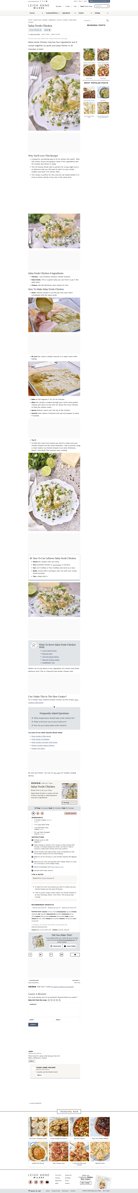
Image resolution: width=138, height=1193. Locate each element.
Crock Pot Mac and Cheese (79, 1164)
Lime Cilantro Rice (49, 651)
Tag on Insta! (57, 946)
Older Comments (36, 1103)
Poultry (59, 20)
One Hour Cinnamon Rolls (38, 1138)
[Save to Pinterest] (42, 813)
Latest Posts (37, 20)
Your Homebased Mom (38, 6)
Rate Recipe (71, 813)
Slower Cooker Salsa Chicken (42, 745)
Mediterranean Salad (103, 62)
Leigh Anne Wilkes (46, 790)
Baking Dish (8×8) (39, 907)
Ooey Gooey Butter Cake (89, 116)
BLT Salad (103, 78)
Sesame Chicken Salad (89, 62)
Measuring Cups (53, 907)
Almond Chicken (79, 1138)
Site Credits (106, 1191)
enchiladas (57, 565)
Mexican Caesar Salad (50, 660)
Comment (33, 1004)
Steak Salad (89, 78)
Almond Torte (100, 1163)
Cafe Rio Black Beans (50, 657)
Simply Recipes (47, 878)
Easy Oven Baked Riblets (100, 1138)
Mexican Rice (47, 654)
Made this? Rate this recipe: (37, 1000)
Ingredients (52, 20)
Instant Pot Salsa (38, 748)
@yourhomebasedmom (67, 940)
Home (30, 20)
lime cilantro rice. (57, 867)
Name (32, 1019)
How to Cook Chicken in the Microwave (103, 116)
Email (58, 1019)
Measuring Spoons (68, 907)
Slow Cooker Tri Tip (89, 100)
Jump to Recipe (34, 30)
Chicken (65, 20)
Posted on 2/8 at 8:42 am (42, 1069)
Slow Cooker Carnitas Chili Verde (44, 742)
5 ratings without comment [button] (62, 987)
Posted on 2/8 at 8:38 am (34, 1053)
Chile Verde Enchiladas (40, 739)
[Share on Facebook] (38, 813)
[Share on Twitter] (40, 954)
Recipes (44, 20)
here (66, 38)
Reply (31, 1061)
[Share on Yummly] (61, 954)
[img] (30, 1182)
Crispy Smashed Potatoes (58, 1138)
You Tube (57, 773)
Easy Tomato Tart (59, 1163)
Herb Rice (103, 100)
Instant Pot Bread (38, 1163)
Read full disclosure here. (39, 927)
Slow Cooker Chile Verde (41, 736)
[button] (32, 783)
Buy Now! (86, 1183)
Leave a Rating (71, 946)
